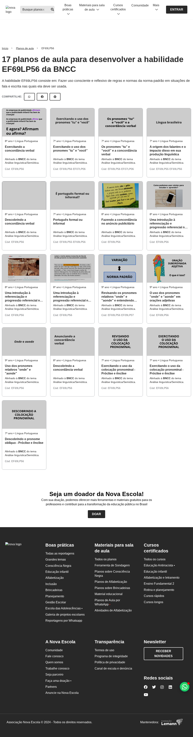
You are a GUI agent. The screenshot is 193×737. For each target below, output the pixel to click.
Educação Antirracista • (159, 565)
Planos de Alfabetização (111, 581)
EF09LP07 (127, 315)
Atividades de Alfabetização (113, 610)
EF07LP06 (79, 168)
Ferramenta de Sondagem (112, 565)
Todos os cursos (154, 559)
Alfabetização (54, 577)
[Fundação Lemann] (172, 722)
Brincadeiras (53, 590)
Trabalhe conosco (57, 668)
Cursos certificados (118, 7)
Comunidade (140, 5)
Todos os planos (105, 559)
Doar (96, 514)
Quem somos (54, 662)
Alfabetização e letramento (161, 577)
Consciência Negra (58, 565)
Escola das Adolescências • (64, 608)
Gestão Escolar (55, 602)
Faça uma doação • (58, 680)
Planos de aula (25, 48)
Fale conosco (54, 656)
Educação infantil (57, 571)
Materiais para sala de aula (92, 7)
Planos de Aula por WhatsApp (107, 602)
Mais (156, 5)
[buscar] (52, 9)
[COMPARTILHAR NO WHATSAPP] (29, 96)
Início (5, 48)
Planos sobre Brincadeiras (112, 588)
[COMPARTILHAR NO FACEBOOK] (42, 96)
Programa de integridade (111, 656)
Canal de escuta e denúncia (113, 668)
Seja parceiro (54, 674)
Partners (51, 686)
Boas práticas (68, 7)
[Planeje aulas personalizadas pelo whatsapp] (185, 687)
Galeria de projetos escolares (65, 614)
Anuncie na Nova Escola (62, 692)
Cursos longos (153, 602)
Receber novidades (163, 654)
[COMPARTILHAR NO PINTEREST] (55, 96)
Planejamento (54, 596)
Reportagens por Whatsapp (63, 620)
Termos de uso (104, 650)
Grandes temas (55, 559)
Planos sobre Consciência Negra (112, 573)
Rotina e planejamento (159, 589)
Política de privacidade (110, 662)
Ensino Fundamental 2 (159, 583)
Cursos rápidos (154, 595)
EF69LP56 (17, 168)
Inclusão (51, 584)
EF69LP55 (162, 168)
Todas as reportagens (59, 553)
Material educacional (109, 594)
